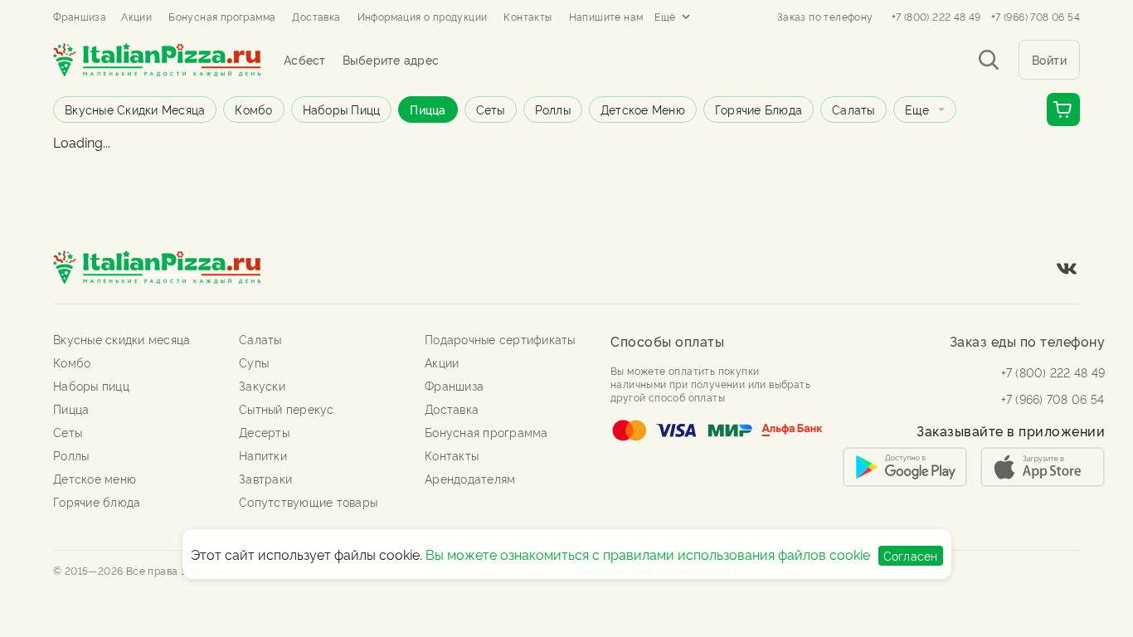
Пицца (427, 109)
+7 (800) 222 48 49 (936, 16)
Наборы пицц (342, 109)
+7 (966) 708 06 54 (1035, 16)
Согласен (910, 555)
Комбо (253, 109)
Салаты (853, 109)
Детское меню (643, 109)
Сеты (490, 109)
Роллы (553, 109)
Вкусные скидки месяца (135, 109)
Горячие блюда (758, 109)
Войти (1049, 59)
